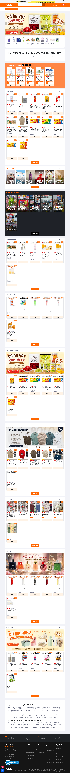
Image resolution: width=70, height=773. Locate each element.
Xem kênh (61, 192)
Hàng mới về (9, 91)
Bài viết (48, 9)
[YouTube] (12, 758)
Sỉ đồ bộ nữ (58, 753)
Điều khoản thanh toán (40, 752)
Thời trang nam (10, 425)
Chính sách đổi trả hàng (30, 752)
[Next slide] (64, 23)
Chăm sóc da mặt (11, 239)
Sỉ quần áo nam (59, 748)
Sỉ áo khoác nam (59, 759)
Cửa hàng (39, 9)
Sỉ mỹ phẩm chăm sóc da (50, 748)
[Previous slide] (6, 23)
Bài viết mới (10, 168)
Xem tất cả (61, 65)
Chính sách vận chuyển (30, 755)
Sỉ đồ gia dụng (48, 759)
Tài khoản (58, 9)
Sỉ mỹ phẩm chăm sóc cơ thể (50, 751)
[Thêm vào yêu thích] (8, 68)
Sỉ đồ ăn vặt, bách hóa (50, 762)
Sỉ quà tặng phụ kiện (59, 762)
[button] (30, 32)
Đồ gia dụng (9, 627)
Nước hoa (9, 551)
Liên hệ (63, 9)
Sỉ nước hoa (48, 756)
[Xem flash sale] (2, 766)
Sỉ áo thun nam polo (59, 756)
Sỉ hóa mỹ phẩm (49, 754)
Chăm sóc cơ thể (11, 294)
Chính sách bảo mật (29, 758)
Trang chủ (33, 9)
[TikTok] (10, 758)
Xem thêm (34, 162)
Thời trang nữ (10, 499)
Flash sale (44, 9)
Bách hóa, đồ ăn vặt (12, 350)
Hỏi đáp (37, 749)
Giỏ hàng (53, 9)
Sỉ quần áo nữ (58, 751)
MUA (11, 85)
